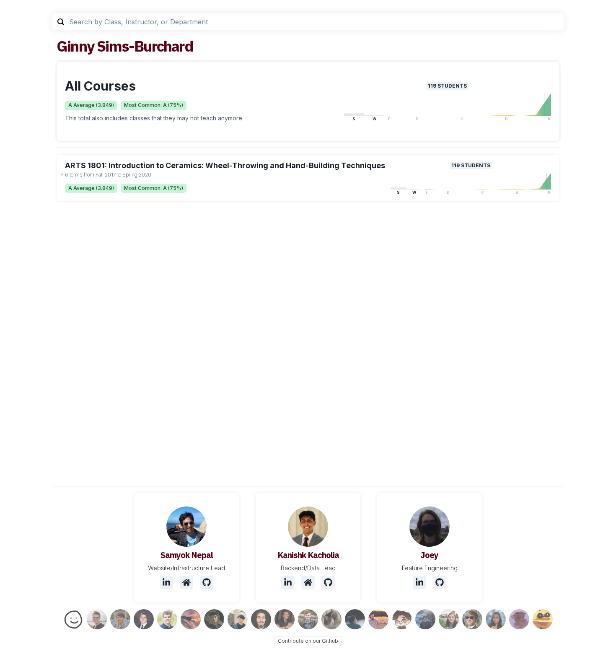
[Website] (186, 582)
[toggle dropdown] (62, 174)
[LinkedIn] (166, 582)
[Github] (206, 582)
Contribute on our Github (308, 641)
